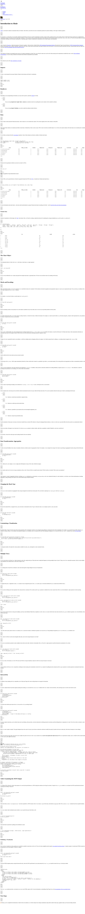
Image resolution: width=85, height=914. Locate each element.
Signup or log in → (9, 14)
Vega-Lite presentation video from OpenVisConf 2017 (14, 47)
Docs (4, 3)
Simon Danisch (2, 19)
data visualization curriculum (16, 60)
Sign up (4, 7)
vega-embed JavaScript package (58, 846)
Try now (4, 14)
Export (1, 6)
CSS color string (78, 530)
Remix (4, 6)
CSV (32, 178)
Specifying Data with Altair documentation (58, 205)
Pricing (1, 7)
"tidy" (18, 218)
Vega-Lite (9, 45)
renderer (32, 95)
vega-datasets (15, 135)
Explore (1, 3)
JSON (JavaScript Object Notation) (76, 45)
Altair (1, 30)
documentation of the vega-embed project (62, 889)
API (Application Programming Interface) (47, 45)
